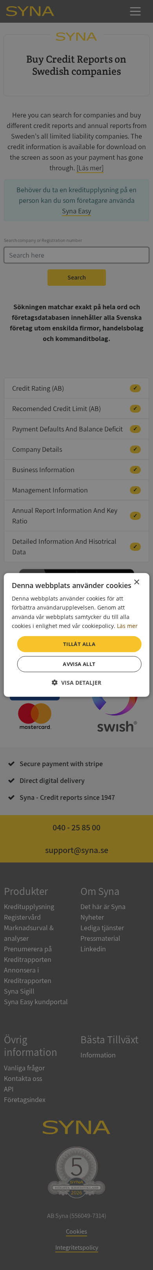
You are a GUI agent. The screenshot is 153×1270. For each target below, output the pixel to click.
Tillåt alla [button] (79, 644)
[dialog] (76, 635)
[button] (76, 682)
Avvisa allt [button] (79, 663)
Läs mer (127, 625)
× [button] (136, 582)
